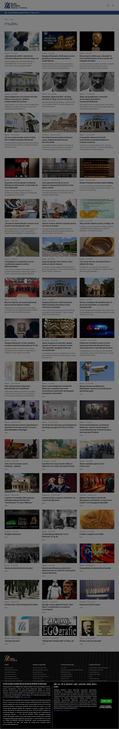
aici (17, 714)
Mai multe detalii (25, 697)
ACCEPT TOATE (106, 701)
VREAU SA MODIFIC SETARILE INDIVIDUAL (105, 706)
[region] (59, 705)
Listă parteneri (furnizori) (62, 710)
